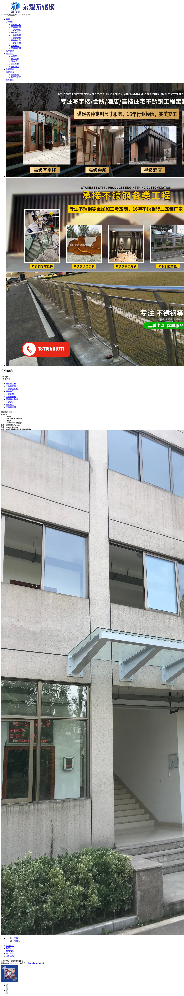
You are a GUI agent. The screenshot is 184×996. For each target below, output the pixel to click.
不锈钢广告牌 (12, 399)
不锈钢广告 (16, 40)
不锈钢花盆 (16, 43)
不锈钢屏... (11, 394)
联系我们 (10, 80)
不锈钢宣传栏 (12, 389)
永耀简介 (15, 56)
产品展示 (10, 22)
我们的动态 (16, 77)
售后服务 (15, 67)
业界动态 (15, 74)
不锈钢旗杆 (16, 38)
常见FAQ (10, 72)
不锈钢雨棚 (16, 48)
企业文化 (15, 59)
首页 (8, 19)
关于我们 (10, 53)
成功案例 (10, 51)
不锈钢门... (11, 391)
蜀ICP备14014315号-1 (37, 963)
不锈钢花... (11, 402)
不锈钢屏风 (16, 35)
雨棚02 (17, 941)
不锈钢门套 (16, 32)
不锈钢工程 (16, 25)
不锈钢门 (15, 46)
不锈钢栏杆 (16, 27)
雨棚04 (17, 938)
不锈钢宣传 (16, 30)
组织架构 (15, 64)
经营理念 (15, 61)
